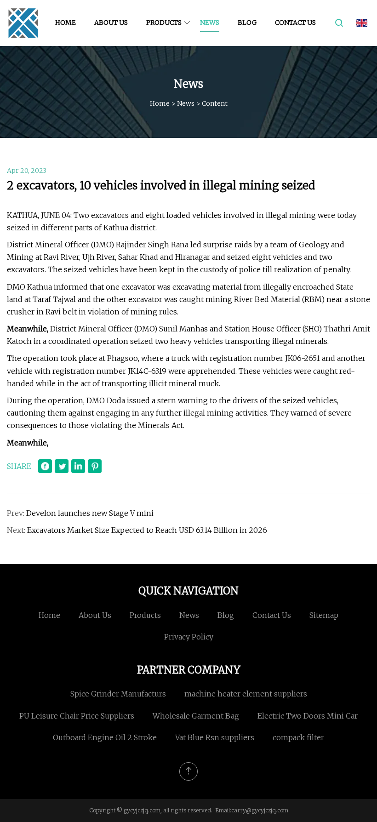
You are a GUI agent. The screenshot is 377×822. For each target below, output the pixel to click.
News (209, 22)
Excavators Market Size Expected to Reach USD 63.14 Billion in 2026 (147, 530)
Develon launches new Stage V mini (90, 513)
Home (65, 22)
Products (164, 22)
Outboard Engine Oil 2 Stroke (105, 737)
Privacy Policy (188, 636)
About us (111, 22)
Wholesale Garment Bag (196, 715)
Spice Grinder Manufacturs (118, 693)
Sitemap (323, 615)
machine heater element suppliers (245, 693)
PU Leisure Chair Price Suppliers (76, 715)
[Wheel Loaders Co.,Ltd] (23, 23)
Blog (247, 22)
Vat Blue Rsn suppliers (214, 737)
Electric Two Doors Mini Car (307, 715)
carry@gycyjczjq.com (259, 810)
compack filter (298, 737)
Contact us (295, 22)
